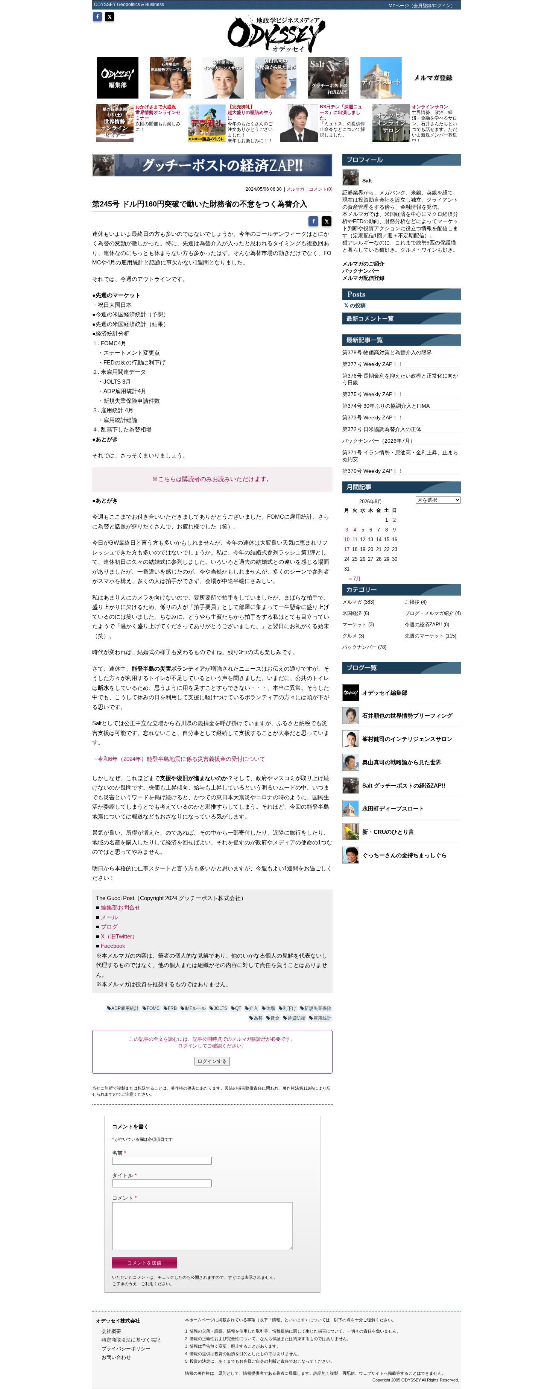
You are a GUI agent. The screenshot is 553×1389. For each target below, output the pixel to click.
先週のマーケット (424, 636)
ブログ (109, 926)
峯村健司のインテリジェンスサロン (407, 739)
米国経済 (352, 613)
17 (346, 549)
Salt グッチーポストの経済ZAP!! (403, 785)
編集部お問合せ (120, 907)
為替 (258, 1018)
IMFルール (195, 1008)
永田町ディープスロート (393, 808)
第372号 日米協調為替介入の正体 (381, 429)
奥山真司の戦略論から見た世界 (401, 762)
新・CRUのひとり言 (388, 832)
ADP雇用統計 (125, 1008)
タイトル (122, 1175)
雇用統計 (322, 1018)
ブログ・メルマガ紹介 (429, 613)
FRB (172, 1008)
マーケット (354, 624)
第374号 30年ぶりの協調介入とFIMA (386, 406)
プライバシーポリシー (126, 1348)
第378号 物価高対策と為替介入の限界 (387, 352)
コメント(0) (321, 189)
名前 (117, 1153)
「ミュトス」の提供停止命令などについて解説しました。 (342, 121)
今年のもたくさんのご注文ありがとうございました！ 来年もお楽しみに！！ (250, 123)
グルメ (349, 636)
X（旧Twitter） (119, 936)
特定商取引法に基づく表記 (131, 1340)
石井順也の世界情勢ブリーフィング (407, 715)
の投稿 (357, 305)
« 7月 (355, 578)
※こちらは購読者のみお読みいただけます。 (212, 479)
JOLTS (220, 1008)
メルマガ (295, 189)
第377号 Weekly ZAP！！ (372, 364)
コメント (122, 1198)
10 (346, 539)
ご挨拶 (412, 602)
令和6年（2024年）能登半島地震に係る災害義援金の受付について (181, 759)
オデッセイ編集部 (384, 692)
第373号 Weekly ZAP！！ (372, 417)
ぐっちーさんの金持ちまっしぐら (404, 855)
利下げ (289, 1008)
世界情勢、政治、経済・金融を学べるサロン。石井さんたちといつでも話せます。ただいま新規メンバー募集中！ (434, 123)
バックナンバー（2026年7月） (378, 441)
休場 (270, 1008)
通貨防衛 (296, 1018)
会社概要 (111, 1331)
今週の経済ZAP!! (423, 624)
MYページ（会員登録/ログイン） (422, 5)
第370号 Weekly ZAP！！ (372, 471)
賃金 (275, 1018)
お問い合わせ (116, 1357)
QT (238, 1008)
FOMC (153, 1008)
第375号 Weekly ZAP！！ (372, 394)
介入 (253, 1008)
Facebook (113, 946)
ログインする (212, 1061)
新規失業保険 (317, 1008)
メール (109, 917)
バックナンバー (359, 647)
